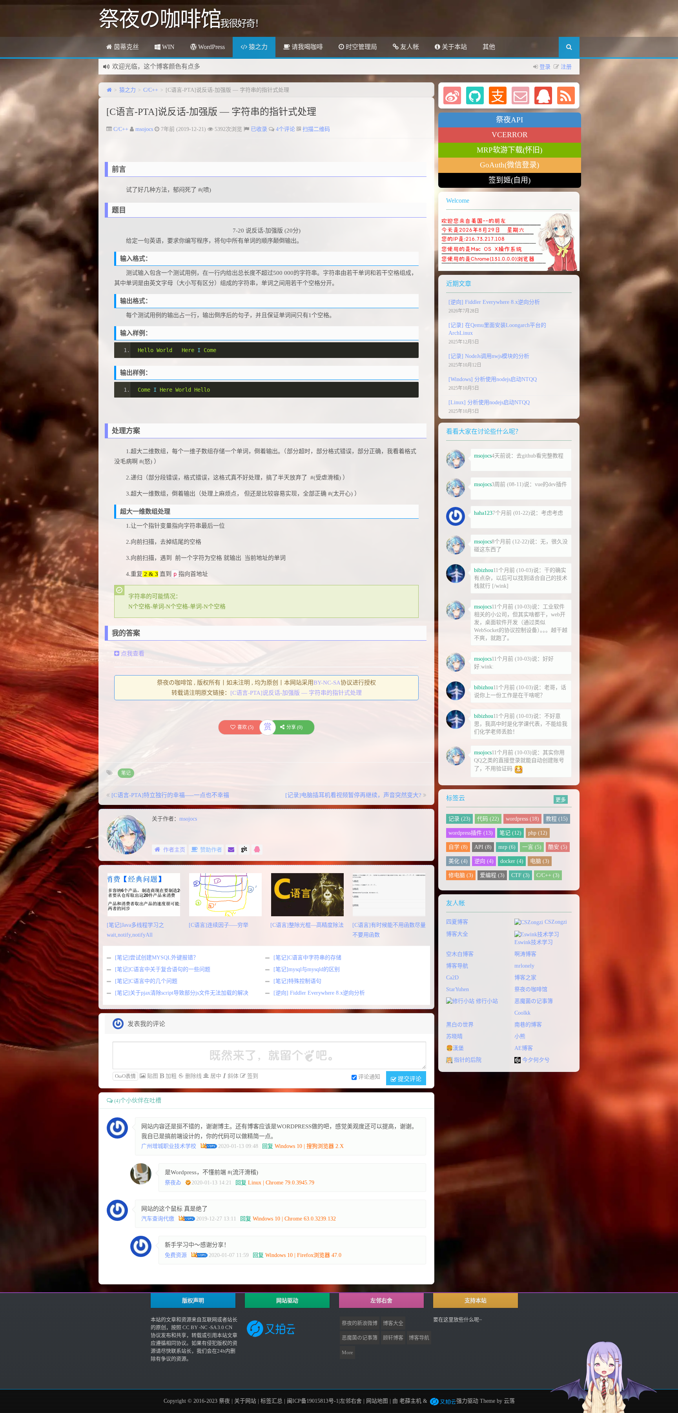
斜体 (232, 1076)
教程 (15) (557, 819)
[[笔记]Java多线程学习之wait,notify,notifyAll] (144, 894)
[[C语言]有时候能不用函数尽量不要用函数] (389, 894)
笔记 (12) (510, 833)
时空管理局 (360, 47)
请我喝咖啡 (306, 47)
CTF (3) (520, 875)
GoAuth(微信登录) (509, 165)
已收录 (259, 129)
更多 (561, 799)
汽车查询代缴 (157, 1219)
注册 (566, 67)
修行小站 (486, 1001)
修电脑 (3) (460, 875)
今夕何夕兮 (535, 1060)
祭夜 (224, 1401)
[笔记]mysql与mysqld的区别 (306, 969)
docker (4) (511, 861)
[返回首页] (109, 90)
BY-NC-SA (327, 682)
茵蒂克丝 (125, 47)
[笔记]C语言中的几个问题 (146, 981)
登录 (544, 67)
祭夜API (509, 120)
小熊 (519, 1036)
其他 (489, 47)
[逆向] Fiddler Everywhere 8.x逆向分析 (319, 993)
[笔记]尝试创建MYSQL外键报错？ (157, 958)
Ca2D (452, 978)
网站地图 (377, 1401)
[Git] (244, 850)
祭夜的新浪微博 (359, 1323)
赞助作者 (211, 850)
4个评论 (285, 129)
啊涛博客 (525, 954)
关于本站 (453, 47)
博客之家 (525, 978)
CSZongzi (555, 922)
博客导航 (457, 966)
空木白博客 (460, 954)
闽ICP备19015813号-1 (312, 1401)
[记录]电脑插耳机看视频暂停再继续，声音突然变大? (353, 795)
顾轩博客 (393, 1337)
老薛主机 (410, 1401)
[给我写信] (231, 850)
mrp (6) (507, 847)
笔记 (126, 773)
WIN (167, 47)
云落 (509, 1401)
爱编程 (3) (492, 875)
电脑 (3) (539, 861)
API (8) (483, 847)
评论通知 (369, 1077)
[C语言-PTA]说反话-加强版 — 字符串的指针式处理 (211, 112)
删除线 (193, 1076)
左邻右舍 (351, 1401)
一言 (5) (531, 847)
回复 (267, 1146)
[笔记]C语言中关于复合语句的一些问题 (162, 969)
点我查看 (131, 653)
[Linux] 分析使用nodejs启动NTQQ (489, 402)
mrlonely (524, 966)
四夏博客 (457, 922)
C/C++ (150, 90)
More (347, 1352)
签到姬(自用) (509, 180)
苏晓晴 (454, 1036)
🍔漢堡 (455, 1048)
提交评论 (408, 1078)
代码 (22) (488, 819)
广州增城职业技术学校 (168, 1146)
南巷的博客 (528, 1025)
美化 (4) (458, 861)
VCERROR (510, 135)
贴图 (152, 1076)
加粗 (170, 1076)
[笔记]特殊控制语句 (297, 981)
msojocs (144, 129)
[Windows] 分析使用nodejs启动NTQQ (492, 379)
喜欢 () (245, 727)
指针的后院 (466, 1060)
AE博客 (523, 1048)
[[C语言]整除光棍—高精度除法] (307, 894)
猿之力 (257, 47)
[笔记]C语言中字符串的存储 (307, 958)
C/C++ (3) (548, 875)
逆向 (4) (484, 861)
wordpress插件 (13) (470, 833)
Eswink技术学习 (533, 942)
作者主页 (174, 850)
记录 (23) (459, 819)
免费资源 (176, 1255)
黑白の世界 (460, 1025)
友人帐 (409, 47)
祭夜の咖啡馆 (530, 989)
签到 (252, 1076)
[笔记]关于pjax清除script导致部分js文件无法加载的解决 (181, 993)
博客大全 (457, 934)
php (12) (537, 833)
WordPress (211, 47)
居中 (215, 1076)
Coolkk (522, 1013)
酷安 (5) (557, 847)
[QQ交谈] (257, 850)
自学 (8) (458, 847)
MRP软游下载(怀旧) (509, 150)
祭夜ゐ (173, 1183)
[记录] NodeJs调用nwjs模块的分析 (488, 356)
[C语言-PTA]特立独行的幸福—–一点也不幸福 (170, 795)
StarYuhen (457, 989)
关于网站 (245, 1401)
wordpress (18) (522, 819)
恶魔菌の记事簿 (533, 1001)
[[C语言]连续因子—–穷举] (225, 894)
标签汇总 (271, 1401)
